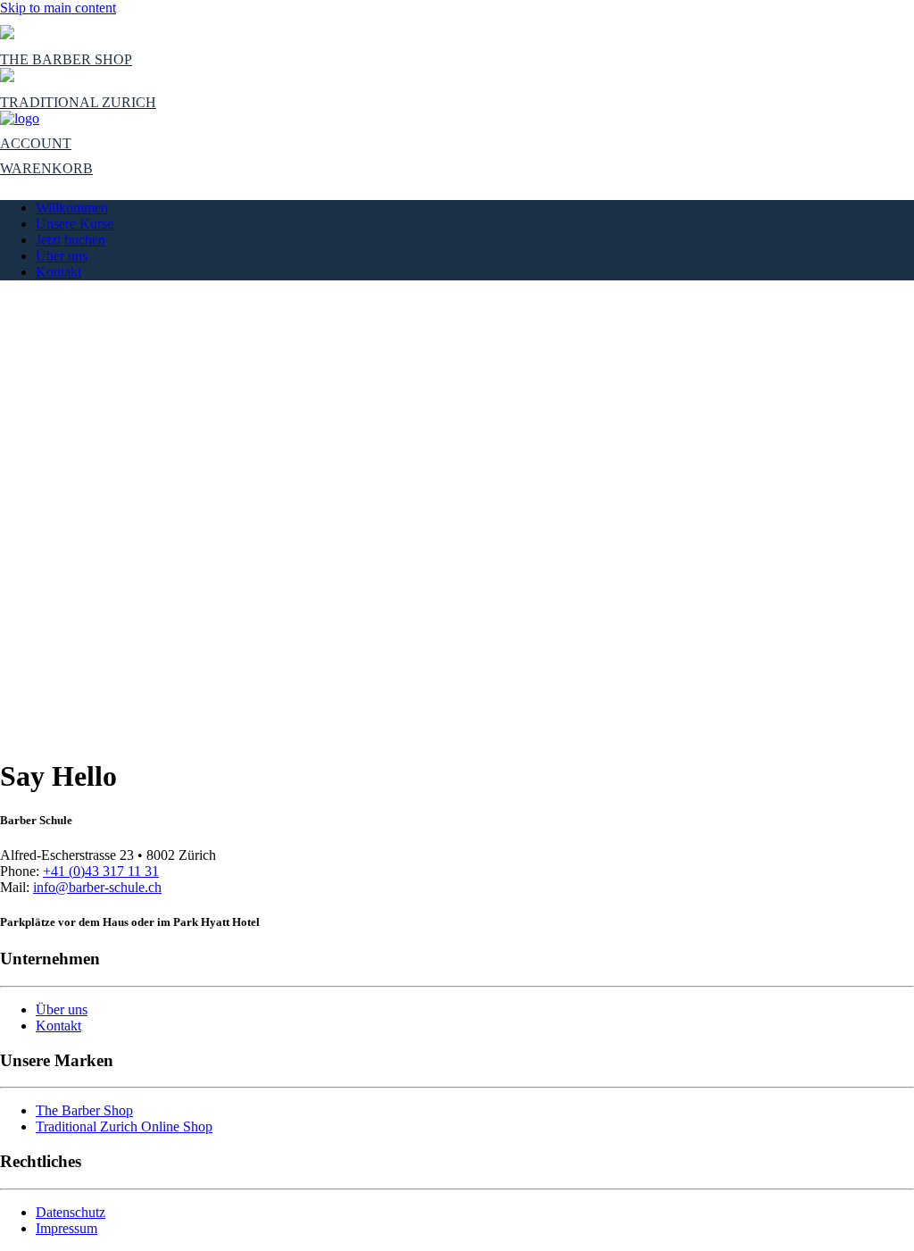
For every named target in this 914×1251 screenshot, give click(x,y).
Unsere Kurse (74, 223)
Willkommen (72, 207)
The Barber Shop (84, 1110)
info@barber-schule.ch (97, 887)
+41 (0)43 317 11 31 (101, 871)
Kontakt (58, 271)
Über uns (61, 255)
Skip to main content (58, 7)
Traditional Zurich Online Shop (124, 1126)
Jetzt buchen (70, 239)
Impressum (66, 1228)
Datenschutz (70, 1212)
